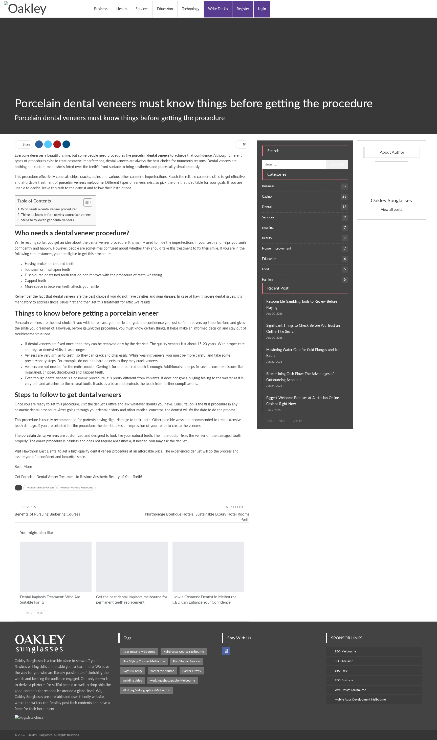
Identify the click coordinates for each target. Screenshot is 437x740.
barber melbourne (162, 670)
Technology (190, 9)
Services (142, 9)
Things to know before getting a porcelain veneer (56, 214)
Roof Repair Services (187, 661)
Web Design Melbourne (350, 689)
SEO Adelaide (344, 661)
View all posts (391, 210)
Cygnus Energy (132, 670)
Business (100, 9)
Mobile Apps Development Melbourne (360, 699)
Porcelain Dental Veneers (40, 487)
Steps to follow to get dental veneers (47, 220)
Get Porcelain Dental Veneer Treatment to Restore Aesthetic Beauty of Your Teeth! (78, 477)
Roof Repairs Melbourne (139, 651)
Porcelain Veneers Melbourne (76, 487)
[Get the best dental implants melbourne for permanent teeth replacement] (132, 567)
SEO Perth (341, 670)
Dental (22, 542)
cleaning (268, 228)
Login (262, 9)
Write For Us (218, 9)
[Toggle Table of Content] (85, 202)
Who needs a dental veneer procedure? (49, 209)
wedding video (132, 680)
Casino (267, 196)
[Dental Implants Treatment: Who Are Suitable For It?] (56, 567)
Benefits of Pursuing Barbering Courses (47, 514)
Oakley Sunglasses (391, 200)
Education (165, 9)
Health (121, 9)
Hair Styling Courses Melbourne (144, 661)
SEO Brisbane (344, 680)
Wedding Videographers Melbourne (146, 690)
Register (243, 9)
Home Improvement (276, 248)
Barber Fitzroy (191, 670)
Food (265, 269)
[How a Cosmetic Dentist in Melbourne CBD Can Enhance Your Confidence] (208, 567)
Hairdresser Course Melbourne (183, 651)
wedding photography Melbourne (172, 680)
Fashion (267, 279)
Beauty (267, 238)
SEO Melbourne (345, 651)
